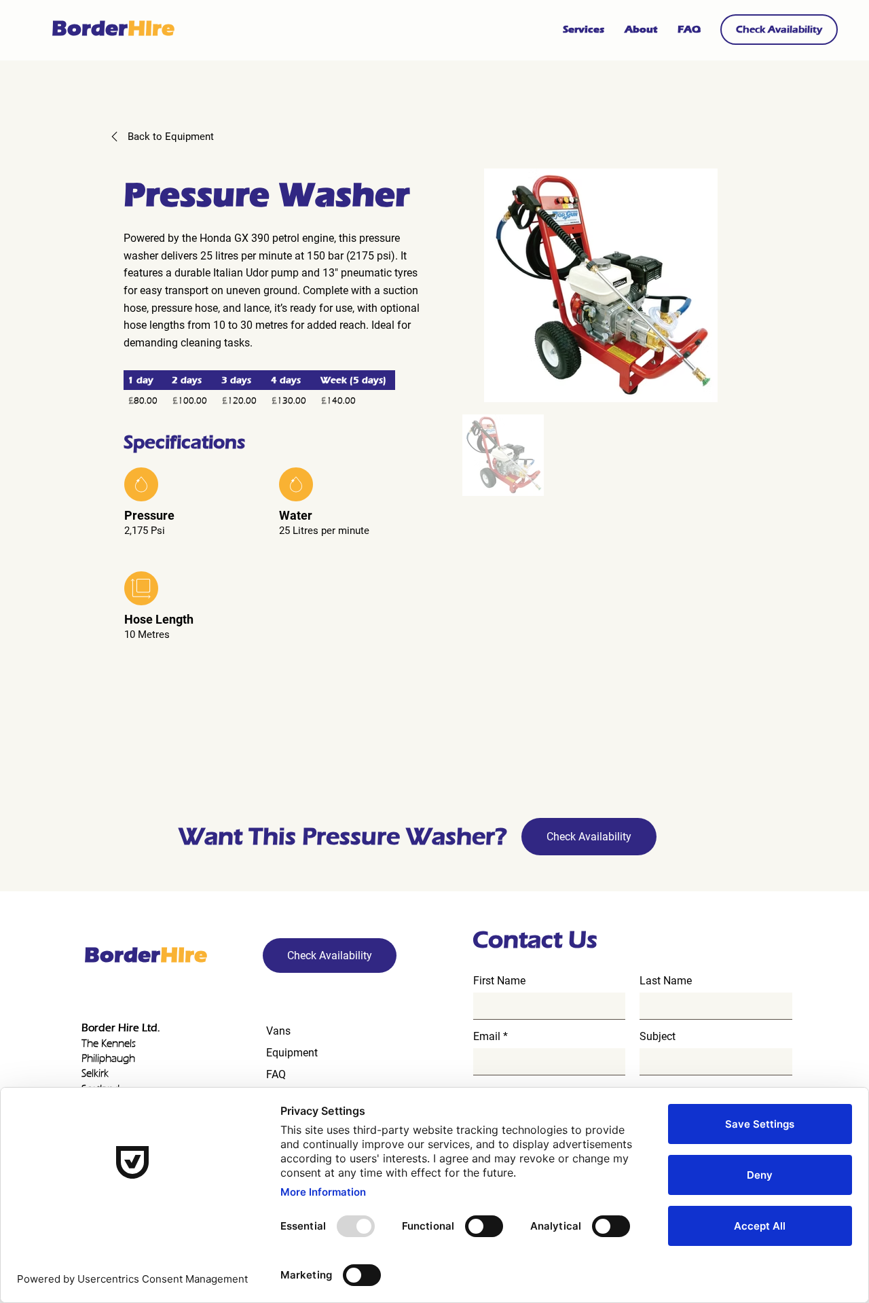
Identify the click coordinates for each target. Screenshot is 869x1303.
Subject (658, 1036)
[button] (779, 29)
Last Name (666, 981)
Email (486, 1036)
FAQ (276, 1074)
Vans (278, 1030)
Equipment (292, 1052)
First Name (499, 981)
